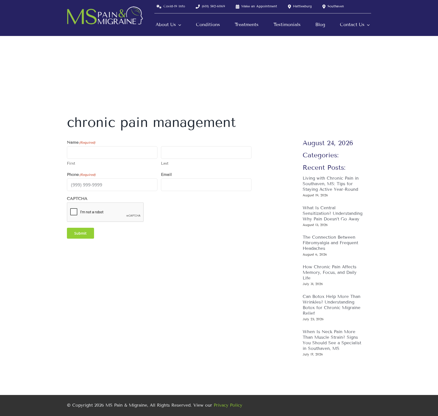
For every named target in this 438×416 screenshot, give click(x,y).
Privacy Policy (228, 405)
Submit (80, 233)
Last (165, 163)
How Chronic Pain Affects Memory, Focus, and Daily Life (330, 272)
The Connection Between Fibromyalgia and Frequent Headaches (330, 243)
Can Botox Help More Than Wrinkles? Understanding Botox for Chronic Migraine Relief (331, 305)
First (71, 163)
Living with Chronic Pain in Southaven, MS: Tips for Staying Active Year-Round (331, 184)
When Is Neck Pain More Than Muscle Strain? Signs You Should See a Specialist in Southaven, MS (332, 340)
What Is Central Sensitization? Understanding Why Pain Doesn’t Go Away (332, 213)
